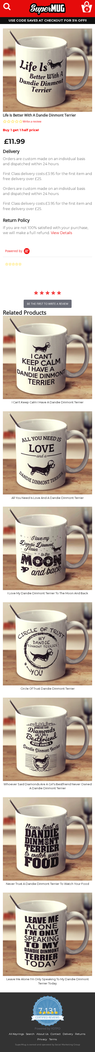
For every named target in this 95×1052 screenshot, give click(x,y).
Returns (80, 1034)
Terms (53, 1039)
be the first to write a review (47, 304)
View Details (61, 233)
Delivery (68, 1034)
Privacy (42, 1039)
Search (30, 1034)
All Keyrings (16, 1034)
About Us (42, 1034)
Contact (55, 1034)
